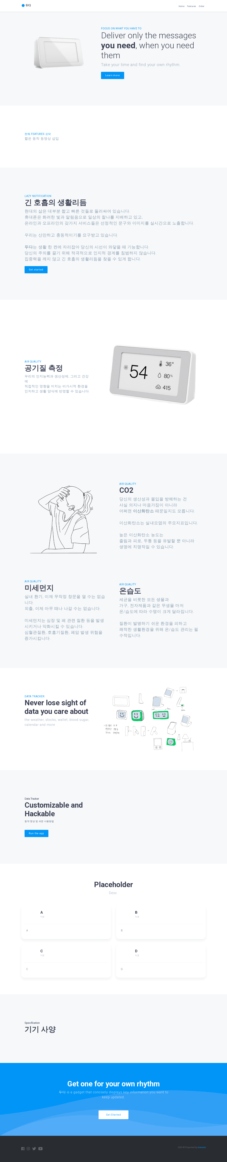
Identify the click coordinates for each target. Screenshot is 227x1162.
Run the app (36, 833)
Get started (36, 269)
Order (201, 6)
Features (191, 6)
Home (181, 6)
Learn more (112, 75)
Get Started (113, 1114)
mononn (202, 1147)
